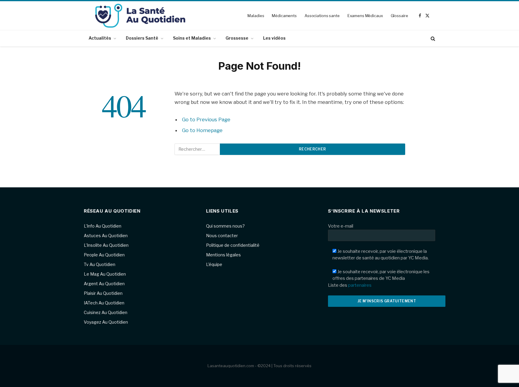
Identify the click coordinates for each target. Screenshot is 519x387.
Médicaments (284, 15)
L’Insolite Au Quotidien (106, 245)
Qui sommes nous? (225, 225)
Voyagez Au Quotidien (106, 322)
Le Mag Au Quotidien (105, 274)
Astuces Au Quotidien (106, 235)
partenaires (360, 285)
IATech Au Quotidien (104, 302)
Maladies (255, 15)
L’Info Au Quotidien (102, 225)
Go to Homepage (202, 130)
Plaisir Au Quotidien (103, 293)
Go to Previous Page (206, 119)
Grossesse (237, 38)
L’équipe (214, 264)
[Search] (432, 38)
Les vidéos (274, 38)
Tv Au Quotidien (99, 264)
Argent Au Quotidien (104, 283)
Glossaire (399, 15)
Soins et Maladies (192, 38)
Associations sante (322, 15)
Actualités (100, 38)
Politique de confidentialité (233, 245)
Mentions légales (223, 254)
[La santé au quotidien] (140, 16)
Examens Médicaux (365, 15)
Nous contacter (222, 235)
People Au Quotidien (104, 254)
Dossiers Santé (142, 38)
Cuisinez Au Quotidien (105, 312)
